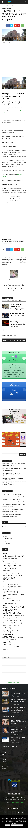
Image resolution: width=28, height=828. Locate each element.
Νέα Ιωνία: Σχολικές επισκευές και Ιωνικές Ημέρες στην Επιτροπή (13, 483)
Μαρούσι (17, 618)
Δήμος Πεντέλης (8, 598)
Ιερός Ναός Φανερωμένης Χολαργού (10, 241)
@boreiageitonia (14, 682)
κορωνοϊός (8, 642)
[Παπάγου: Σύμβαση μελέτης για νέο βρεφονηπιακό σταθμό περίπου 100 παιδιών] (5, 306)
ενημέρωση (5, 639)
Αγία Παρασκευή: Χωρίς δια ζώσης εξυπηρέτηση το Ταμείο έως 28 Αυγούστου (13, 474)
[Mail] (15, 288)
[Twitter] (22, 288)
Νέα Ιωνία (5, 620)
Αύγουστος (10, 239)
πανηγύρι (21, 241)
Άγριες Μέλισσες (8, 561)
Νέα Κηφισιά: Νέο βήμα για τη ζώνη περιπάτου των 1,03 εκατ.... (18, 701)
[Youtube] (14, 291)
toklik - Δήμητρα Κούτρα (13, 556)
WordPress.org (6, 543)
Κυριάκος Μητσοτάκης (18, 615)
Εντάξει (7, 825)
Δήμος (4, 586)
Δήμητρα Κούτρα (7, 22)
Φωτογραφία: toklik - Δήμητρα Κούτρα (11, 631)
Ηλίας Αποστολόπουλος (13, 606)
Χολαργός (8, 5)
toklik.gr (6, 558)
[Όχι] (26, 821)
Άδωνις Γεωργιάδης (9, 563)
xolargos (14, 558)
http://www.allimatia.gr (14, 281)
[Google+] (9, 288)
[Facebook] (6, 288)
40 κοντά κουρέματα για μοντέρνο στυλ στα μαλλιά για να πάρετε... (18, 722)
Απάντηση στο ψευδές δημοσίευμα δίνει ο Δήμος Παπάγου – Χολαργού (7, 262)
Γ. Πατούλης (6, 570)
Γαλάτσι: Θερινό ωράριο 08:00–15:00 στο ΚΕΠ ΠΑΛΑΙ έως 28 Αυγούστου (13, 464)
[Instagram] (12, 288)
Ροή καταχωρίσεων (7, 538)
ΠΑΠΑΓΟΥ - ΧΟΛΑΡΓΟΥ (15, 620)
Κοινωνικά (14, 5)
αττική (20, 637)
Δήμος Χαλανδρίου (11, 601)
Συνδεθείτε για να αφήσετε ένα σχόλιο (14, 340)
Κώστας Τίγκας (7, 618)
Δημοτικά (4, 308)
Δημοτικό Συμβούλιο (9, 603)
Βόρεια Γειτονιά (10, 568)
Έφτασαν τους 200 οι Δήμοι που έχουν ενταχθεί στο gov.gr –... (18, 739)
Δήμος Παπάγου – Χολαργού (13, 595)
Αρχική (3, 5)
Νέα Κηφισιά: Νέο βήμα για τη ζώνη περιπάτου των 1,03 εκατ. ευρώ (14, 469)
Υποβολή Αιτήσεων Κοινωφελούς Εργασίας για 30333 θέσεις (20, 261)
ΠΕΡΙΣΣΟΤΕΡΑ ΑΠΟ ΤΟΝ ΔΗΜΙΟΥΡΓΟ (11, 300)
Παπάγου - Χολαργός (7, 625)
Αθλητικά (4, 317)
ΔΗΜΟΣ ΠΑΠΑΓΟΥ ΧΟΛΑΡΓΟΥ (9, 578)
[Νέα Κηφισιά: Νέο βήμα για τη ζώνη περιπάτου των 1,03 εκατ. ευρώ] (5, 701)
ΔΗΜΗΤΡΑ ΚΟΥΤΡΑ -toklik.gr (12, 575)
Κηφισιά (7, 615)
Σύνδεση (4, 536)
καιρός (13, 639)
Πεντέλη (16, 625)
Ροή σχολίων (5, 541)
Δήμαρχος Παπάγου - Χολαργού (11, 582)
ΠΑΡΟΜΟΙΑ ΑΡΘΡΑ (7, 298)
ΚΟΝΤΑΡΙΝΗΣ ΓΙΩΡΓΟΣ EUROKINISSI (12, 611)
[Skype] (19, 288)
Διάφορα (4, 324)
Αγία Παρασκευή (11, 566)
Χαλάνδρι (8, 634)
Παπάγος (7, 623)
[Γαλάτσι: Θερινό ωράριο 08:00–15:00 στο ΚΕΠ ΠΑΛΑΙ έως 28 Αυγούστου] (5, 693)
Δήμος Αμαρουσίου (15, 587)
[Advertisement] (14, 61)
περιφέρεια (8, 644)
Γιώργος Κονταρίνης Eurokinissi (11, 573)
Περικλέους (6, 628)
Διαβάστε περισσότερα (17, 825)
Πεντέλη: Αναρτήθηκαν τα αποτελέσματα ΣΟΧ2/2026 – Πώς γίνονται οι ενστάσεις (12, 479)
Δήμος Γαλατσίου (6, 589)
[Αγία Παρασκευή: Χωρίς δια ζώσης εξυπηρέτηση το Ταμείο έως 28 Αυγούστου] (5, 709)
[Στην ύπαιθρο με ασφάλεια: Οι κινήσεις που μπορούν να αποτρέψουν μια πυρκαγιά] (5, 323)
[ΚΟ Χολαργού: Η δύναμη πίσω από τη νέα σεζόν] (5, 315)
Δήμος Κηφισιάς (10, 592)
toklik (7, 553)
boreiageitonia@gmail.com (17, 802)
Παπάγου (18, 623)
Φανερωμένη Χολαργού (7, 243)
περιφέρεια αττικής (10, 647)
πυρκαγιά (5, 649)
